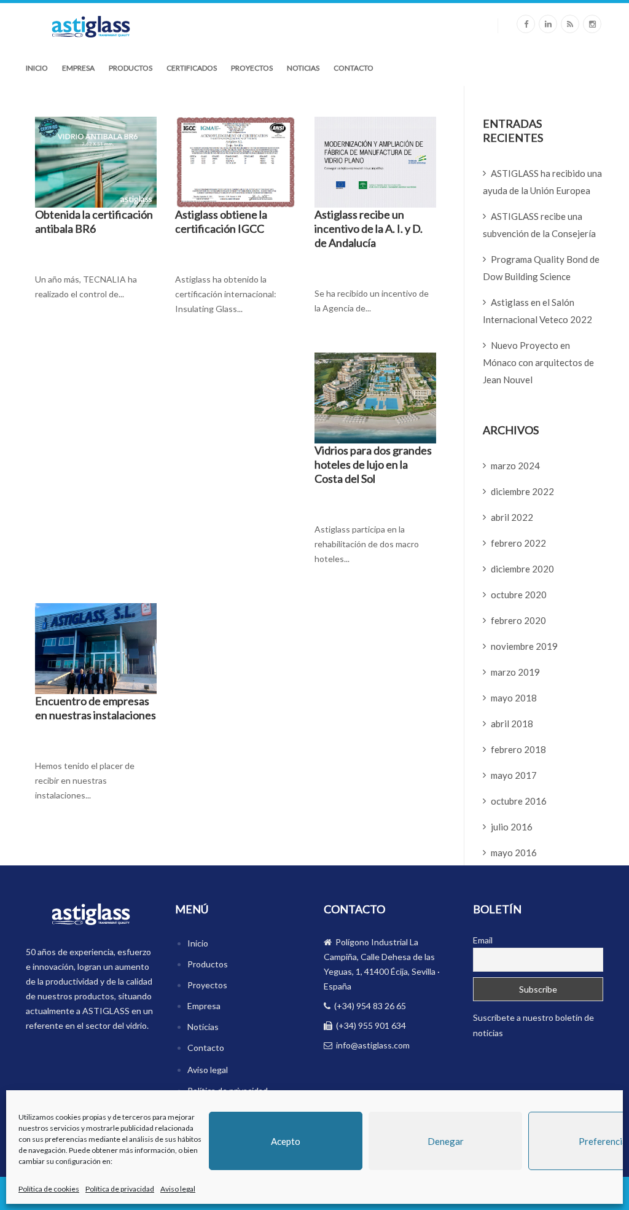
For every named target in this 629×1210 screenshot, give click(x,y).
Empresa (78, 67)
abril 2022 (512, 517)
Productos (130, 67)
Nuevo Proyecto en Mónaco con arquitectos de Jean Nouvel (538, 362)
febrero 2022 (518, 542)
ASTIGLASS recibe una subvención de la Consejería (539, 225)
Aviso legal (177, 1188)
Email (483, 940)
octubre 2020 (519, 594)
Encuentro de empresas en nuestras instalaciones (95, 708)
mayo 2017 (514, 775)
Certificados (191, 67)
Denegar (446, 1141)
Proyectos (252, 67)
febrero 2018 (518, 749)
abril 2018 (512, 723)
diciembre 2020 (522, 568)
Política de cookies (48, 1188)
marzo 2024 (515, 465)
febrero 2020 (518, 620)
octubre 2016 (519, 800)
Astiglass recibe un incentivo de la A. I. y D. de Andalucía (368, 228)
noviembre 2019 (524, 646)
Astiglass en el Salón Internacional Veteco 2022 (537, 311)
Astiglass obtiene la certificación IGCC (221, 221)
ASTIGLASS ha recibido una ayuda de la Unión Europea (542, 182)
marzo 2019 (515, 671)
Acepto (285, 1141)
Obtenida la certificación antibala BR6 (94, 221)
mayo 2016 (514, 852)
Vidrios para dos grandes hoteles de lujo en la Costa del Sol (373, 464)
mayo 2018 (514, 697)
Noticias (303, 67)
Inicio (37, 67)
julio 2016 (512, 826)
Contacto (353, 67)
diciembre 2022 (522, 491)
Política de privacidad (119, 1188)
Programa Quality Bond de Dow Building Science (541, 268)
